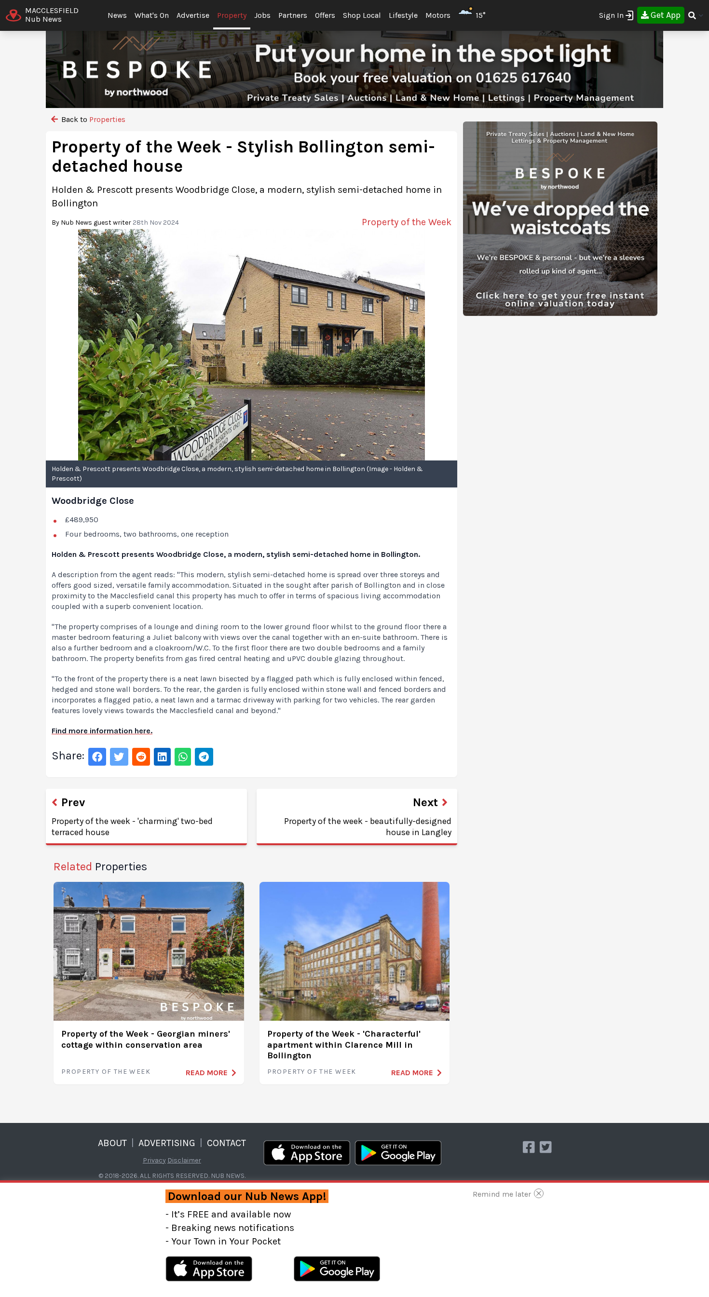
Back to (92, 119)
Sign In (611, 15)
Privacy (154, 1160)
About (112, 1142)
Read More (207, 1072)
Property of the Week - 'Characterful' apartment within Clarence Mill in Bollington (344, 1044)
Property (231, 15)
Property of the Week (105, 1071)
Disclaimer (184, 1160)
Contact (226, 1142)
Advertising (166, 1142)
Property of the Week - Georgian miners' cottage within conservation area (145, 1039)
